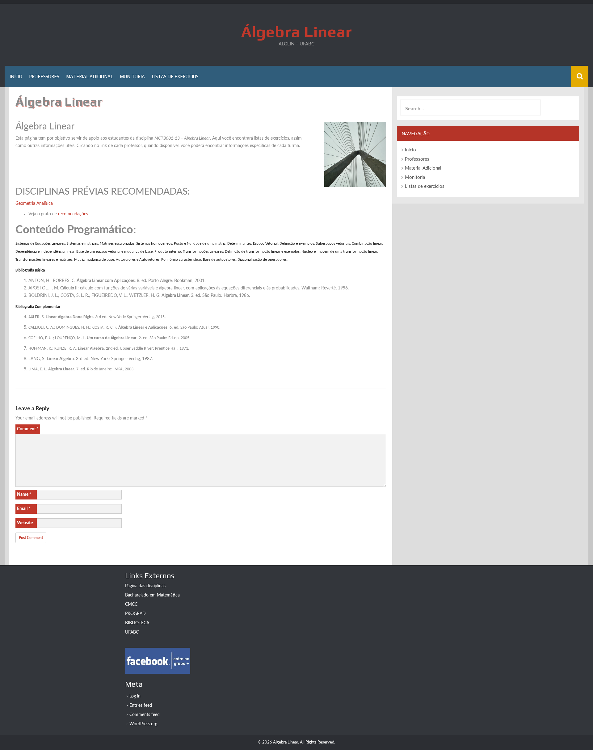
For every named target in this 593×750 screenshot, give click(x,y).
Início (16, 76)
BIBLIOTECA (137, 623)
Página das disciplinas (145, 586)
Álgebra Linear (296, 31)
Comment (28, 429)
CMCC (131, 604)
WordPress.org (143, 724)
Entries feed (140, 705)
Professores (44, 76)
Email (23, 509)
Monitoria (132, 76)
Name (24, 494)
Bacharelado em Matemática (152, 595)
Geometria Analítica (34, 203)
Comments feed (144, 715)
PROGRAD (135, 614)
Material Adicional (89, 76)
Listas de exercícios (175, 76)
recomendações (72, 214)
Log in (135, 696)
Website (25, 523)
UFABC (132, 632)
